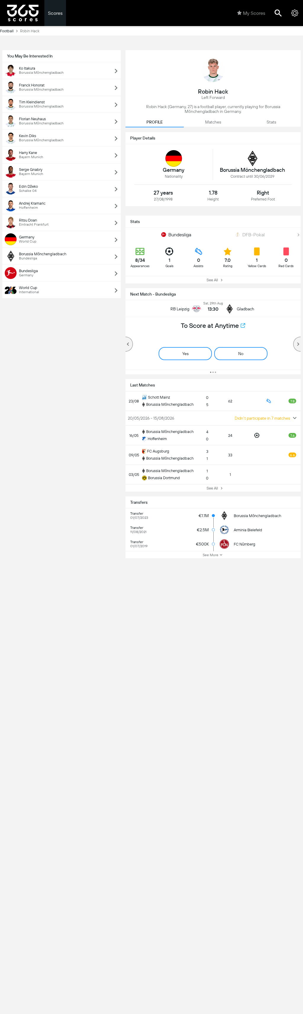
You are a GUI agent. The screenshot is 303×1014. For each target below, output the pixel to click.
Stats (271, 122)
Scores (55, 13)
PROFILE (154, 122)
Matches (213, 122)
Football (7, 31)
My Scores (254, 13)
